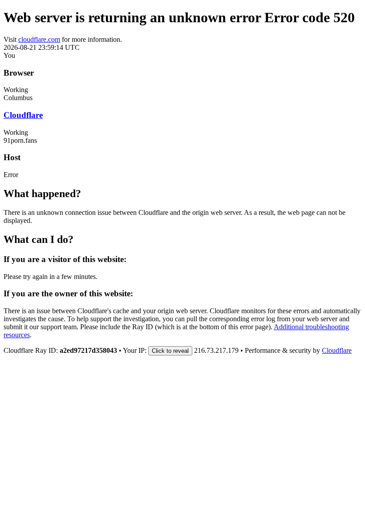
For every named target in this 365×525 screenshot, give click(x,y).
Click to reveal (170, 350)
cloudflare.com (39, 39)
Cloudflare (23, 115)
